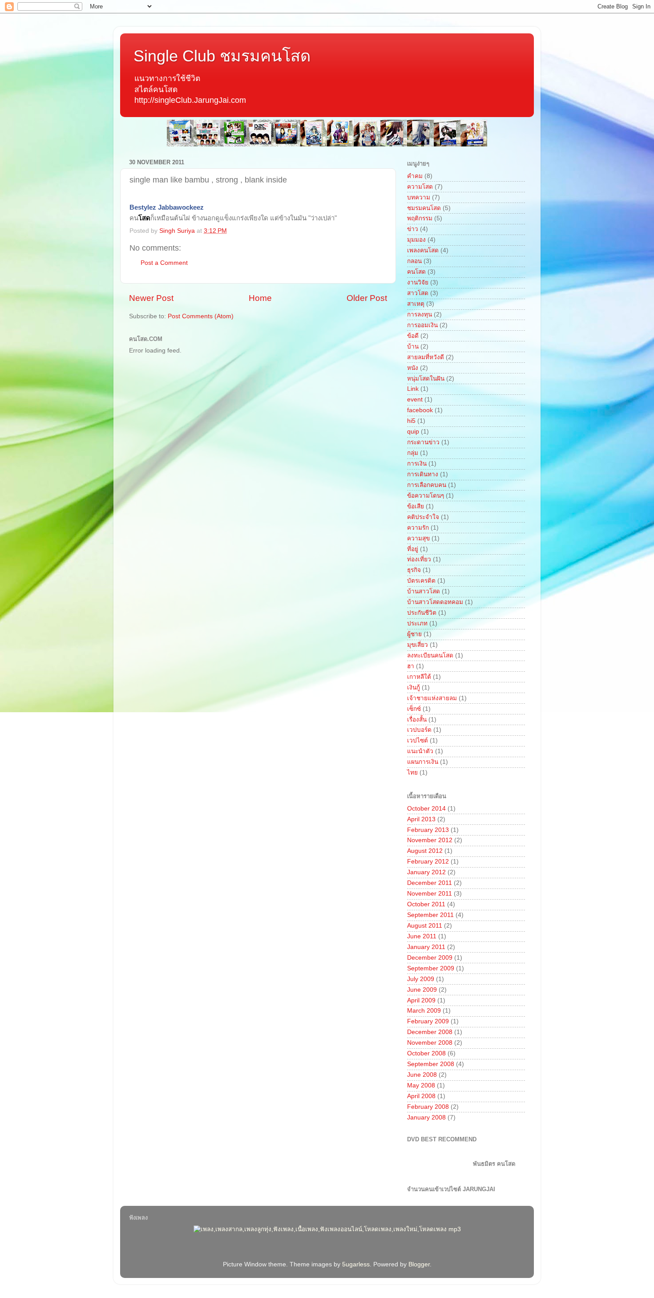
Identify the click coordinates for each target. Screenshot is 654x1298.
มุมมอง (416, 239)
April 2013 (421, 819)
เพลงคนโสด (423, 250)
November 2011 (429, 893)
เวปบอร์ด (419, 729)
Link (413, 388)
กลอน (414, 261)
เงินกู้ (413, 687)
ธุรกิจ (414, 570)
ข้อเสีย (415, 506)
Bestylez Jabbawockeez (166, 207)
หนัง (412, 368)
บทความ (418, 197)
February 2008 (428, 1106)
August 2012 (425, 851)
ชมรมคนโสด (424, 208)
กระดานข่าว (423, 442)
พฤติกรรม (419, 218)
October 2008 (426, 1053)
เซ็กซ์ (414, 709)
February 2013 (428, 830)
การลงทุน (419, 314)
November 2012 (429, 840)
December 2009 (429, 957)
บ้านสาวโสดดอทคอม (435, 602)
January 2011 (426, 947)
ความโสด (420, 186)
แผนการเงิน (422, 762)
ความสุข (418, 538)
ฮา (410, 666)
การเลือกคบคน (426, 485)
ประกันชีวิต (421, 612)
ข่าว (412, 229)
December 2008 (429, 1032)
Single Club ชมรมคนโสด (222, 56)
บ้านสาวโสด (423, 591)
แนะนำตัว (420, 751)
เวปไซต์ (417, 740)
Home (260, 298)
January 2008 (426, 1117)
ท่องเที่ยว (419, 559)
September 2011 (430, 915)
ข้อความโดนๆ (425, 495)
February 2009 (428, 1021)
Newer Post (151, 298)
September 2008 (430, 1064)
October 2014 (426, 808)
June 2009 (422, 989)
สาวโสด (417, 293)
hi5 (411, 421)
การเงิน (417, 463)
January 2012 (426, 872)
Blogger (419, 1264)
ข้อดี (413, 336)
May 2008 (421, 1085)
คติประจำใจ (423, 517)
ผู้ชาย (414, 634)
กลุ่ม (412, 453)
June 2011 (421, 936)
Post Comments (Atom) (201, 316)
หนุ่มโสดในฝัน (425, 378)
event (415, 399)
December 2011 (429, 883)
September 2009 (430, 968)
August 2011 (424, 925)
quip (413, 431)
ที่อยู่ (412, 549)
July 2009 (420, 979)
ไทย (412, 772)
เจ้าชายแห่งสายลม (432, 698)
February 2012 (428, 861)
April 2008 (421, 1096)
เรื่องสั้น (417, 719)
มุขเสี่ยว (417, 644)
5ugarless (356, 1264)
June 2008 (422, 1074)
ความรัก (418, 527)
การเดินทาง (422, 474)
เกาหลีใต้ (419, 676)
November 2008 (429, 1042)
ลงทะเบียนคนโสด (430, 655)
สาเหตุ (415, 303)
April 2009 (421, 1000)
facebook (420, 410)
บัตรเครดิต (421, 580)
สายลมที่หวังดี (425, 357)
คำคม (415, 176)
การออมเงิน (422, 325)
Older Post (367, 298)
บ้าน (413, 346)
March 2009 (424, 1010)
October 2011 (426, 904)
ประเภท (417, 623)
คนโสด (416, 271)
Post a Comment (164, 263)
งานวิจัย (417, 282)
